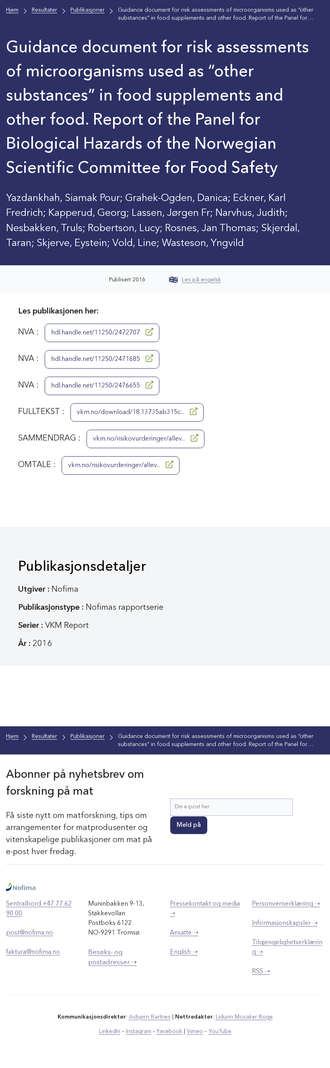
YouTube (219, 1031)
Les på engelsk (201, 280)
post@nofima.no (29, 933)
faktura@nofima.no (33, 952)
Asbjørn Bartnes (150, 1017)
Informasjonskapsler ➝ (285, 923)
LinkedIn (109, 1031)
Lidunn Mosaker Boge (244, 1017)
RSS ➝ (261, 971)
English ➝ (184, 952)
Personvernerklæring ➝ (286, 904)
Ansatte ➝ (184, 933)
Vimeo (195, 1031)
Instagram (138, 1031)
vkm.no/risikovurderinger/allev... (140, 439)
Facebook (169, 1031)
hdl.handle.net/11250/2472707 (96, 333)
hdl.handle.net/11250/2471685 (96, 359)
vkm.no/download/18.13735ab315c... (131, 412)
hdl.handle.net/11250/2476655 (96, 386)
